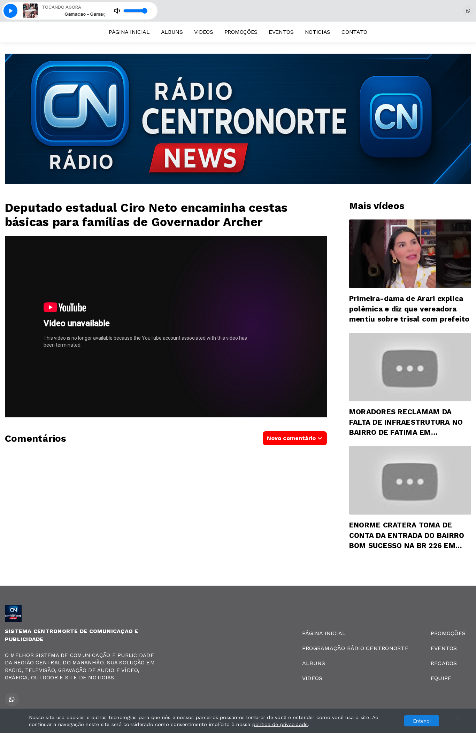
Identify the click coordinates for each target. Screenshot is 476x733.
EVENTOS (281, 32)
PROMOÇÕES (241, 32)
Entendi (422, 721)
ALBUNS (172, 32)
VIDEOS (203, 32)
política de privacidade (280, 724)
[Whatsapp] (468, 10)
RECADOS (444, 663)
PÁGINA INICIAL (129, 32)
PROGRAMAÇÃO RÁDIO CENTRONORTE (355, 648)
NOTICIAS (317, 32)
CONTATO (354, 32)
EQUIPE (441, 678)
